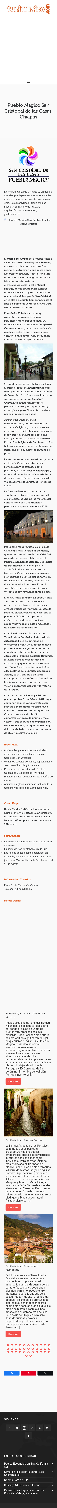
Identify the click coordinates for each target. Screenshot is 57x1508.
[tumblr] (28, 1435)
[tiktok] (31, 1427)
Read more (13, 1081)
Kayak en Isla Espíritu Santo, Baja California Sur (24, 1473)
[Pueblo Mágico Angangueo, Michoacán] (28, 1238)
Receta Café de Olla (16, 1480)
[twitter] (47, 1427)
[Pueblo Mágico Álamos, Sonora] (28, 1112)
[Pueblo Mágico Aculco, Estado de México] (28, 985)
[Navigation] (28, 81)
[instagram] (24, 1427)
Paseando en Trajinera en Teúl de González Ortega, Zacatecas (24, 1492)
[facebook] (9, 1427)
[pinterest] (39, 1427)
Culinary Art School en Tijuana (22, 1485)
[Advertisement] (28, 48)
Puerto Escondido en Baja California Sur (26, 1465)
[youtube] (16, 1427)
